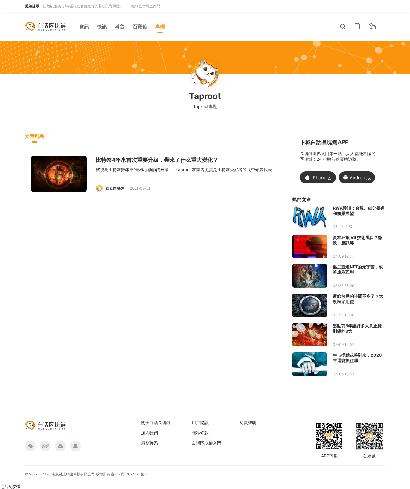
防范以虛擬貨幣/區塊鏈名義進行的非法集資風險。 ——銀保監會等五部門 (101, 6)
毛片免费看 (10, 486)
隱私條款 (200, 433)
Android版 (360, 177)
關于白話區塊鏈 (155, 423)
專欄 (160, 26)
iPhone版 (321, 177)
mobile (357, 26)
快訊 (102, 26)
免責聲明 (248, 423)
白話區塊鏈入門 (206, 443)
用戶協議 (200, 423)
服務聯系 (149, 443)
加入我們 (149, 433)
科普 (120, 26)
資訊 (84, 26)
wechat (372, 26)
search (343, 26)
